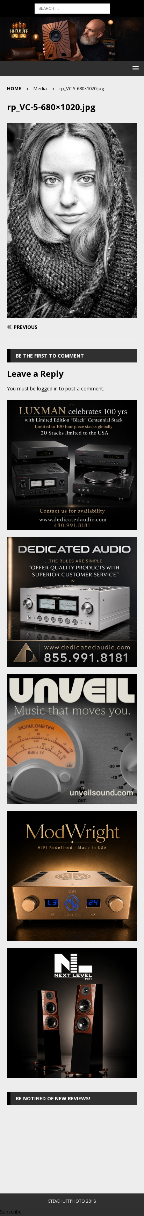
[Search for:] (72, 8)
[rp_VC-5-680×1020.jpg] (72, 313)
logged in (47, 388)
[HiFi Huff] (72, 56)
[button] (134, 68)
